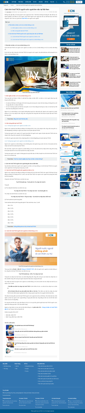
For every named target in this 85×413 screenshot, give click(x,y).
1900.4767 (72, 1)
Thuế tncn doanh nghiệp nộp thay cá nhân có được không (28, 159)
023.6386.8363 (72, 407)
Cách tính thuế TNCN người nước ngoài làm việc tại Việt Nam (29, 5)
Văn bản (41, 2)
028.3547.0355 (23, 405)
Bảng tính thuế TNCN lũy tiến (21, 119)
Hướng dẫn (28, 2)
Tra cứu (52, 2)
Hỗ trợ (46, 2)
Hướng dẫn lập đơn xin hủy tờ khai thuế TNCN (25, 226)
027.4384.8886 (39, 407)
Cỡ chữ (50, 12)
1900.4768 (72, 2)
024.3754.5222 (7, 395)
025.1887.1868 (55, 405)
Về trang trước (8, 356)
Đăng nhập (79, 2)
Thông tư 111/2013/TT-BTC (27, 269)
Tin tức (35, 2)
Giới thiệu (14, 2)
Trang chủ (6, 5)
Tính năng (20, 2)
